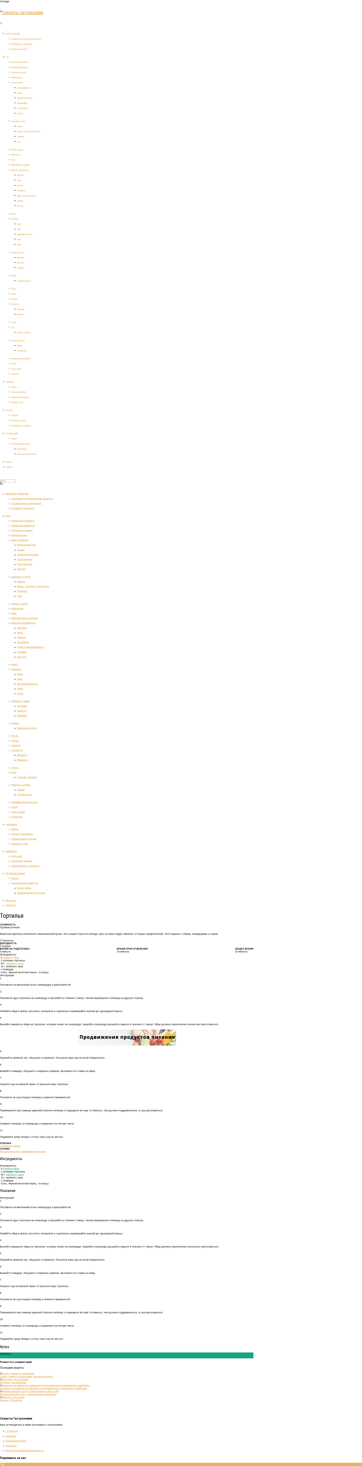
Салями (20, 201)
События (14, 415)
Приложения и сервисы (21, 426)
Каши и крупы (17, 150)
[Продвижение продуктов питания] (126, 1044)
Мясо (13, 214)
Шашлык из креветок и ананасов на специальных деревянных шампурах (43, 1388)
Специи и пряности (19, 49)
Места (14, 439)
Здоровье (10, 382)
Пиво (19, 239)
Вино (19, 224)
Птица (13, 294)
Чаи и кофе (16, 369)
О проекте (12, 1431)
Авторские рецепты (19, 62)
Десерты (20, 309)
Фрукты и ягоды (18, 340)
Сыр (13, 327)
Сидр (19, 244)
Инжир (19, 345)
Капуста (20, 263)
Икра (19, 180)
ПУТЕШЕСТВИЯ (12, 433)
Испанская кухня (10, 1151)
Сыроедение (22, 103)
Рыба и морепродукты (26, 196)
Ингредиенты (8, 1356)
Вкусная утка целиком (13, 1382)
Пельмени (21, 190)
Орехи (13, 276)
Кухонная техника (18, 420)
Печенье (20, 136)
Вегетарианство (23, 88)
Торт (19, 142)
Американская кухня (33, 1151)
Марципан (15, 155)
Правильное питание (20, 397)
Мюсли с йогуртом (11, 1400)
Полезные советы (18, 72)
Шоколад (15, 374)
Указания (21, 1356)
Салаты (14, 299)
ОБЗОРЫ (9, 410)
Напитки (14, 219)
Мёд (13, 160)
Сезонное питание (24, 98)
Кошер (19, 93)
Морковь (20, 268)
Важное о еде (17, 402)
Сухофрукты (22, 351)
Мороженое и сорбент (20, 165)
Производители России (27, 454)
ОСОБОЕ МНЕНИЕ (13, 34)
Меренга (20, 314)
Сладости (15, 304)
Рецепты (9, 462)
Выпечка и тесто (18, 121)
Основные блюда (10, 1146)
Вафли (19, 126)
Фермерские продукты (20, 358)
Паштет (20, 185)
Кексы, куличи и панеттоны (28, 131)
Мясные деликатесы (20, 170)
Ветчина (20, 175)
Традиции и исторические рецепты (26, 39)
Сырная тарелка (24, 332)
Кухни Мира (22, 449)
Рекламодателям (16, 1441)
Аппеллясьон (16, 77)
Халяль (20, 113)
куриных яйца (11, 957)
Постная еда (22, 108)
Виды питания (17, 82)
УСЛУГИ (9, 467)
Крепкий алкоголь (24, 234)
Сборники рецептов (19, 67)
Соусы (13, 322)
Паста (13, 289)
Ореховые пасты (24, 281)
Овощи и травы (17, 252)
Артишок (20, 257)
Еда (7, 57)
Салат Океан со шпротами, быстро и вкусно (26, 1376)
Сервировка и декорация (21, 44)
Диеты (14, 387)
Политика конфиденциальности (25, 1450)
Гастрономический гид (21, 444)
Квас (19, 229)
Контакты (11, 1445)
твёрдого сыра (15, 963)
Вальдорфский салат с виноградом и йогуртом (28, 1394)
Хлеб (13, 364)
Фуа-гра (20, 206)
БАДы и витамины (18, 392)
